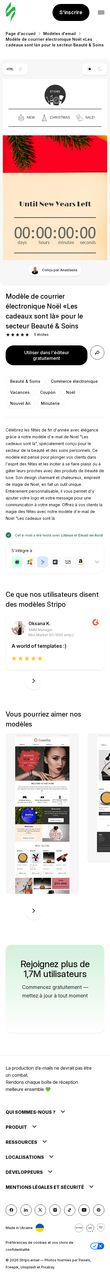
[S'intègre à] (97, 562)
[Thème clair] (89, 69)
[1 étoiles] (8, 335)
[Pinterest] (98, 1210)
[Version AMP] (20, 69)
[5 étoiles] (27, 335)
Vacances (20, 392)
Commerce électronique (74, 381)
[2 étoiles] (12, 335)
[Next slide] (33, 680)
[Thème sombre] (100, 69)
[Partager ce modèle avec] (97, 352)
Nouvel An (20, 403)
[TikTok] (69, 1210)
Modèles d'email (59, 33)
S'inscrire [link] (71, 12)
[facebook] (11, 1210)
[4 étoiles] (22, 335)
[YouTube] (84, 1210)
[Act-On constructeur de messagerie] (30, 562)
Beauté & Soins (25, 381)
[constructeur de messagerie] (11, 12)
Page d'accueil (21, 33)
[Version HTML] (10, 69)
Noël (70, 392)
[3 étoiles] (17, 335)
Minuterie (50, 403)
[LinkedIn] (26, 1210)
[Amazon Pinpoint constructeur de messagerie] (80, 562)
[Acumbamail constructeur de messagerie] (68, 562)
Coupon (48, 392)
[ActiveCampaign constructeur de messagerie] (42, 562)
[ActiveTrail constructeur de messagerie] (55, 562)
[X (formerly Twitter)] (40, 1210)
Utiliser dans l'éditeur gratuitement (46, 355)
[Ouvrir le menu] (101, 12)
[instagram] (55, 1210)
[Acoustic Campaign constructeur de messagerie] (17, 562)
